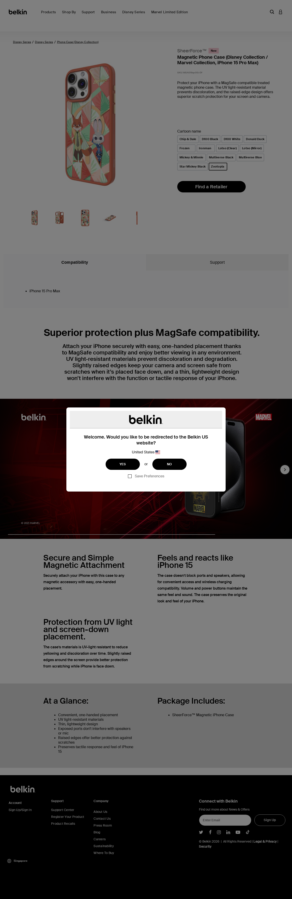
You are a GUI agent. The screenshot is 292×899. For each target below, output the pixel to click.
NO (169, 464)
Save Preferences (149, 476)
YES (123, 464)
